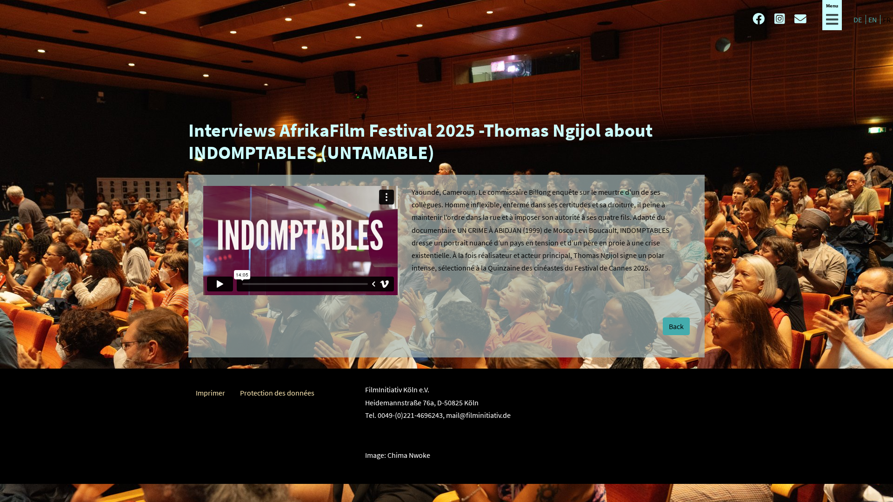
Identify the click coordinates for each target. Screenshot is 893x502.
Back (676, 326)
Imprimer (210, 392)
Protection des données (277, 392)
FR (887, 19)
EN (873, 19)
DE (858, 19)
